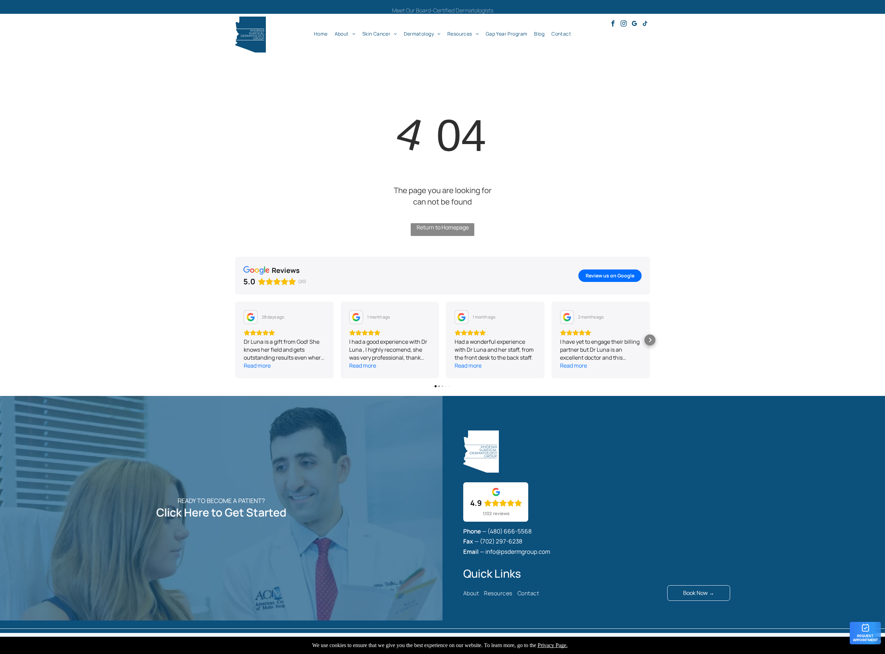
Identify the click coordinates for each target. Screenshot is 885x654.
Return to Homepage (443, 227)
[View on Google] (251, 317)
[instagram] (623, 24)
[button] (235, 339)
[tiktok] (645, 24)
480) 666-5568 (511, 531)
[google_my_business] (634, 24)
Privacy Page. (553, 645)
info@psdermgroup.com (517, 552)
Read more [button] (257, 365)
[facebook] (613, 24)
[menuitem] (320, 33)
